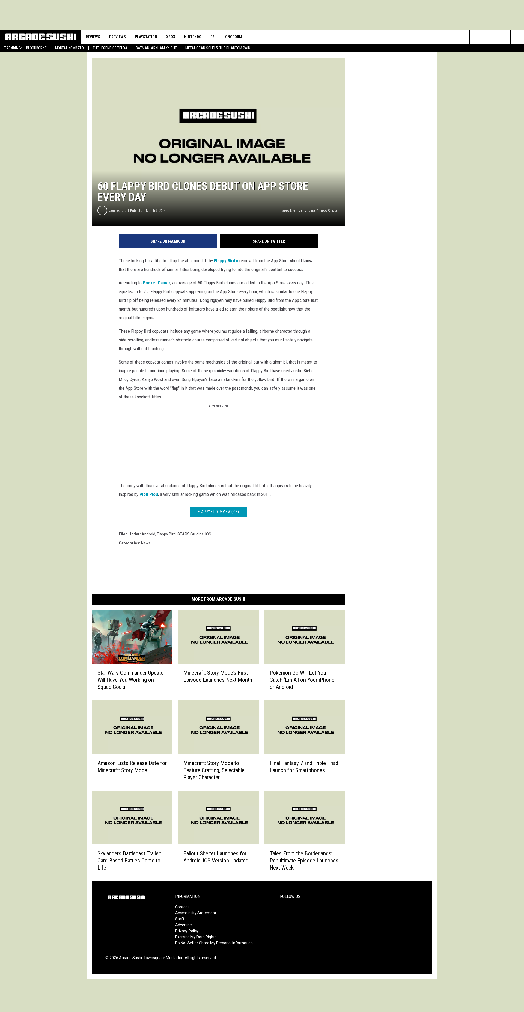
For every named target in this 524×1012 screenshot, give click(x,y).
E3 (212, 37)
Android (148, 534)
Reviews (93, 37)
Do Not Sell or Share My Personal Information (214, 943)
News (146, 543)
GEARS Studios (190, 534)
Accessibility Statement (195, 913)
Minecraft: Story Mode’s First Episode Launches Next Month (217, 676)
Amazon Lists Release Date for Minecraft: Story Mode (132, 766)
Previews (117, 37)
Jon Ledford (118, 211)
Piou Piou (148, 494)
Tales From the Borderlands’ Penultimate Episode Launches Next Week (304, 860)
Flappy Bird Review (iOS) (218, 512)
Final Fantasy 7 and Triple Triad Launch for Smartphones (304, 766)
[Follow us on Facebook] (503, 37)
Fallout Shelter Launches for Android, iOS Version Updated (215, 857)
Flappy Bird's (225, 260)
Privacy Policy (187, 931)
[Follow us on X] (517, 37)
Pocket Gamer (156, 282)
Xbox (170, 37)
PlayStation (146, 37)
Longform (232, 37)
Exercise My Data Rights (195, 937)
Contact (182, 907)
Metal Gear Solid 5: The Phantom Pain (217, 48)
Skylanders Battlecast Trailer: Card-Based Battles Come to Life (129, 860)
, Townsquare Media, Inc (162, 958)
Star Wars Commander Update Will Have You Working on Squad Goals (130, 679)
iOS (208, 534)
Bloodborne (36, 48)
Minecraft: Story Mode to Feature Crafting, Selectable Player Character (214, 770)
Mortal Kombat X (69, 48)
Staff (179, 919)
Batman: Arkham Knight (156, 48)
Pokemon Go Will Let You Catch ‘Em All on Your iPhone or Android (302, 679)
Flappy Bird (166, 534)
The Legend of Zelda (110, 48)
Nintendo (192, 37)
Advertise (183, 925)
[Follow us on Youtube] (490, 37)
